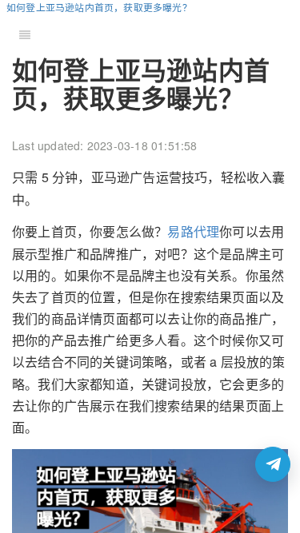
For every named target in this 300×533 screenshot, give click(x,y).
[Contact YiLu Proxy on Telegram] (272, 464)
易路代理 (193, 231)
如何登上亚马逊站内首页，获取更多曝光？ (99, 7)
